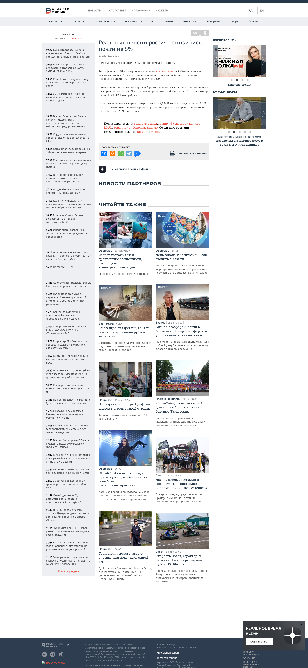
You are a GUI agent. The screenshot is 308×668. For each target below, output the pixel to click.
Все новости (78, 38)
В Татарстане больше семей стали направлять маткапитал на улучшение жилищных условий (67, 546)
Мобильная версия (168, 652)
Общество (253, 21)
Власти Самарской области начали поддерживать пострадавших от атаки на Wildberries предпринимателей (66, 121)
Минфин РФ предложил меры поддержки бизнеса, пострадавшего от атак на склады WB (68, 458)
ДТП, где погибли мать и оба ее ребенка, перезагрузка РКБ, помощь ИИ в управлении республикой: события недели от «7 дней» (125, 566)
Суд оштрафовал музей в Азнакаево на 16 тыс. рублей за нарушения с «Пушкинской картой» (68, 53)
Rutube (142, 131)
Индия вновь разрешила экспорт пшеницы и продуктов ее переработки (67, 233)
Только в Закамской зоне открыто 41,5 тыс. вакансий (125, 411)
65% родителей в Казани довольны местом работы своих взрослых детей (65, 97)
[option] (239, 61)
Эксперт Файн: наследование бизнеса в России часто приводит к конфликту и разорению (68, 560)
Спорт (234, 21)
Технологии (189, 21)
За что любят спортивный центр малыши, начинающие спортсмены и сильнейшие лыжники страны (180, 414)
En (262, 10)
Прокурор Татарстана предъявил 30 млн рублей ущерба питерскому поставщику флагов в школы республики (182, 337)
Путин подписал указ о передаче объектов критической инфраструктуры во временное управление (66, 299)
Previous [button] (215, 61)
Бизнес (169, 21)
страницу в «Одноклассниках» (136, 127)
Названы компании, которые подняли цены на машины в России (68, 471)
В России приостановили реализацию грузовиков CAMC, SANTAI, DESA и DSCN (65, 68)
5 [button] (250, 132)
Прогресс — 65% (59, 267)
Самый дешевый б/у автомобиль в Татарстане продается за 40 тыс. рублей (63, 499)
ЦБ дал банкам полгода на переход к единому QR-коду (65, 191)
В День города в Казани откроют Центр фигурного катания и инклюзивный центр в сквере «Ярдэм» (67, 515)
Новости (94, 10)
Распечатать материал (192, 153)
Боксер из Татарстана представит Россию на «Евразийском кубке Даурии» (64, 315)
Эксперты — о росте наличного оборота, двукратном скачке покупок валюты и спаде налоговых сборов (125, 339)
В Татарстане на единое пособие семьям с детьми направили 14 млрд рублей (64, 178)
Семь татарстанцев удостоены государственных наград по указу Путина (68, 163)
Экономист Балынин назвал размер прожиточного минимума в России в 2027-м (67, 531)
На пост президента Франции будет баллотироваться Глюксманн (68, 401)
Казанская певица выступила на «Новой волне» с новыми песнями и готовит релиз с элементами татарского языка (125, 486)
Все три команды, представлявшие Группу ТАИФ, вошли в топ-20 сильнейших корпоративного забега (181, 490)
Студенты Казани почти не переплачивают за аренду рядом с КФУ (67, 138)
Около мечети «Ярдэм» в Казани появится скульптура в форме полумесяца (65, 414)
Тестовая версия (167, 658)
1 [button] (231, 80)
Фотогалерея (116, 10)
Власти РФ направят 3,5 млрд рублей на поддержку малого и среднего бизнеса (67, 443)
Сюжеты (162, 10)
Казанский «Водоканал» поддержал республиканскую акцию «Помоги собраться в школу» (68, 204)
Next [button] (263, 61)
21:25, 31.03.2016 (109, 55)
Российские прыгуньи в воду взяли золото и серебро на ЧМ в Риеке (67, 82)
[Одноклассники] (204, 33)
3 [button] (242, 80)
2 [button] (237, 80)
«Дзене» (156, 131)
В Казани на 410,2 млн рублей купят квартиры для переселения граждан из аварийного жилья (68, 374)
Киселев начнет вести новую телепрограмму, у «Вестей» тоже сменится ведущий (67, 429)
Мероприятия (213, 21)
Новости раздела (68, 571)
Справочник (141, 10)
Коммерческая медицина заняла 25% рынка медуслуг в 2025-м (68, 388)
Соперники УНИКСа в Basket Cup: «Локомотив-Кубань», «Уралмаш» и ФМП (67, 330)
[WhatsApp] (121, 153)
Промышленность (104, 21)
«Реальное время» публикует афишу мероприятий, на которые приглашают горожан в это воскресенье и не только (182, 263)
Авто (153, 21)
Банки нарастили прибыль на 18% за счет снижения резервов (68, 150)
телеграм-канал (145, 123)
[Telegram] (129, 153)
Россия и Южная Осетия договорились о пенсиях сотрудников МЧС (64, 219)
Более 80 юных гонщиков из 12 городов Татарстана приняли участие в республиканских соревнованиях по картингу (182, 568)
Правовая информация (251, 653)
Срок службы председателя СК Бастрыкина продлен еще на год (68, 284)
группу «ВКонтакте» (173, 123)
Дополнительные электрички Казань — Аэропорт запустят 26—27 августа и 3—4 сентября (68, 256)
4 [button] (247, 80)
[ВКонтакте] (195, 33)
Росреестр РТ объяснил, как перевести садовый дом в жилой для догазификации (66, 344)
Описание (249, 658)
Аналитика (55, 21)
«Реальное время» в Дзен (130, 169)
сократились (164, 71)
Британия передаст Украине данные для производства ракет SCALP (67, 359)
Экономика (77, 21)
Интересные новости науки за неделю (124, 264)
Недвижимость (133, 21)
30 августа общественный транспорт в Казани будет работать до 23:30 (68, 484)
